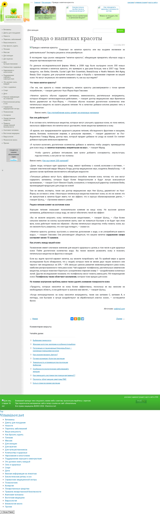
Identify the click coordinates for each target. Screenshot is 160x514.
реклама (131, 2)
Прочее (6, 143)
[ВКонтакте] (72, 318)
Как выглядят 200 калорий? (55, 160)
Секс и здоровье (10, 87)
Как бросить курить (11, 46)
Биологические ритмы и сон (12, 103)
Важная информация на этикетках (11, 98)
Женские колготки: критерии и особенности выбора (54, 344)
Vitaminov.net (12, 415)
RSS (156, 397)
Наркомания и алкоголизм (9, 71)
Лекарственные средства (9, 119)
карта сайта (153, 2)
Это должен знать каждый (10, 83)
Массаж (7, 52)
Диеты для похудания (12, 33)
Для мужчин (8, 59)
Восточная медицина (11, 133)
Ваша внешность (10, 43)
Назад (35, 319)
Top (1, 411)
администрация (141, 2)
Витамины (7, 30)
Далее (119, 319)
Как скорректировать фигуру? (45, 355)
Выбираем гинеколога (42, 340)
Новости (7, 36)
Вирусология (8, 137)
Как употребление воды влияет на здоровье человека (73, 112)
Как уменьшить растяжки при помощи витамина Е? (54, 375)
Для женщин (8, 56)
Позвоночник (8, 112)
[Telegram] (82, 318)
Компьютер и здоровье (12, 67)
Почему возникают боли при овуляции (49, 359)
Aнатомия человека (11, 130)
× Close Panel (7, 512)
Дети (5, 94)
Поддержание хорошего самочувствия (9, 77)
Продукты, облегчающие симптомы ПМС (49, 379)
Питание (7, 49)
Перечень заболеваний (12, 39)
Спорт (6, 90)
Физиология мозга (10, 140)
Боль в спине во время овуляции (46, 383)
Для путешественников (11, 63)
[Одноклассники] (75, 318)
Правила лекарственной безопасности (9, 125)
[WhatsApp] (79, 318)
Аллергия (7, 115)
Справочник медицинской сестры (11, 108)
